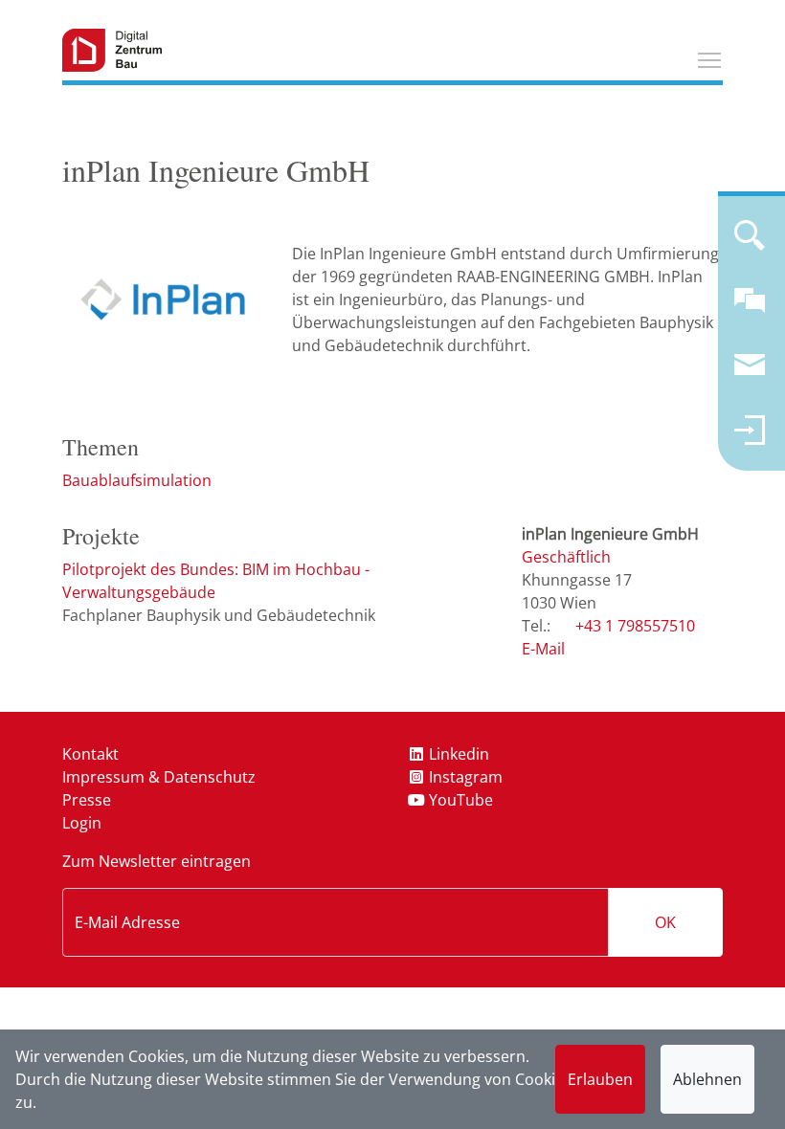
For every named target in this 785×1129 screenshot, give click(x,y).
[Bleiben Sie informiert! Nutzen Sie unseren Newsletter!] (749, 373)
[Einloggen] (749, 438)
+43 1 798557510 (635, 625)
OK (665, 922)
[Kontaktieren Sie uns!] (749, 308)
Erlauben (600, 1079)
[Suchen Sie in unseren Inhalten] (749, 243)
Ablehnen (707, 1079)
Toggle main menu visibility (709, 59)
